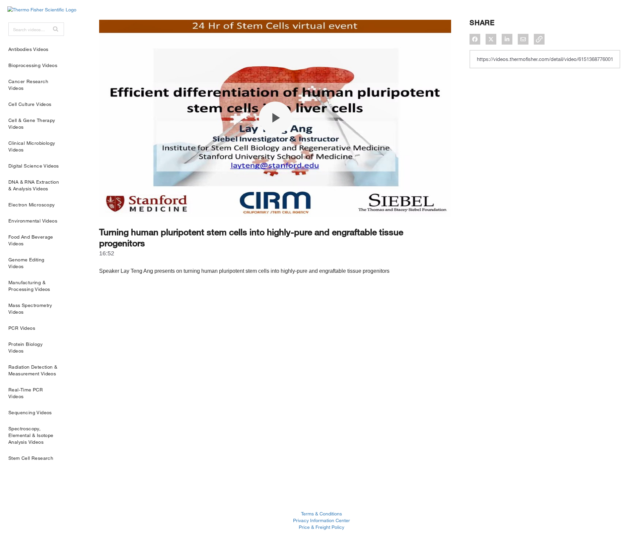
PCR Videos (21, 328)
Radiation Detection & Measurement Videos (32, 370)
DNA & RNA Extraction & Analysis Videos (33, 185)
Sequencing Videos (30, 412)
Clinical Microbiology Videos (31, 146)
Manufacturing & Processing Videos (29, 286)
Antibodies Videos (28, 49)
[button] (56, 29)
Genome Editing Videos (26, 263)
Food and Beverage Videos (30, 240)
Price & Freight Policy (321, 527)
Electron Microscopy (31, 204)
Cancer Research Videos (28, 84)
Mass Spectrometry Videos (30, 308)
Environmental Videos (32, 221)
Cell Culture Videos (30, 104)
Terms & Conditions (321, 513)
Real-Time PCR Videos (25, 393)
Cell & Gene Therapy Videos (31, 123)
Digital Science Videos (33, 166)
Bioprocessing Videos (32, 65)
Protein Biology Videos (25, 347)
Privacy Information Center (321, 520)
